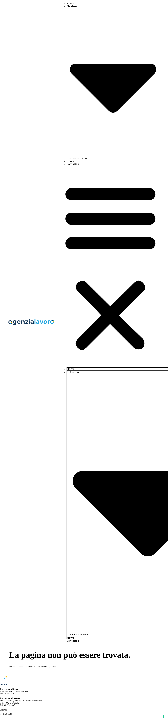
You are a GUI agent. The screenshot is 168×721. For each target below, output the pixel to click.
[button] (110, 266)
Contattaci (73, 164)
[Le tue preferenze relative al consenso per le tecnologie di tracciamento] (163, 716)
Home (70, 3)
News (70, 161)
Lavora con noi (79, 158)
